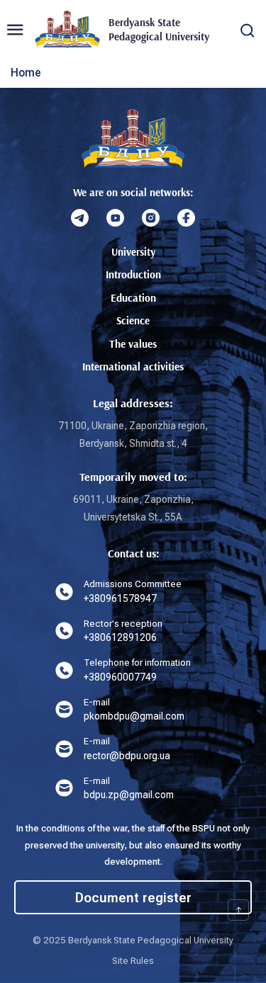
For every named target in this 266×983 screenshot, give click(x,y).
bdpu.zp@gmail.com (129, 794)
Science (133, 320)
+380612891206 (120, 637)
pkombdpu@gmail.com (134, 716)
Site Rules (133, 960)
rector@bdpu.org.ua (127, 755)
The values (133, 344)
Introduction (133, 274)
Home (26, 72)
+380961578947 (120, 598)
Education (133, 298)
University (133, 251)
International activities (133, 366)
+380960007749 (120, 677)
